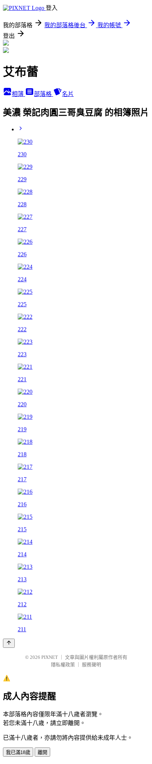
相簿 (18, 94)
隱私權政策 (63, 664)
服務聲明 (91, 664)
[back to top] (9, 643)
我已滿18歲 (18, 752)
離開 (42, 752)
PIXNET (49, 657)
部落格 (43, 94)
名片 (68, 94)
